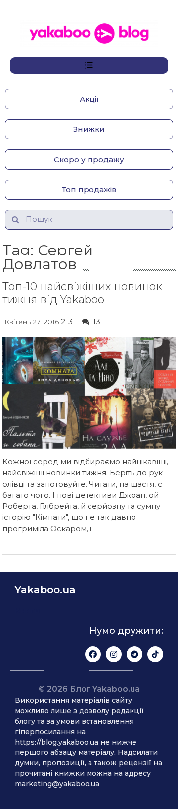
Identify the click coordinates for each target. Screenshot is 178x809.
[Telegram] (134, 654)
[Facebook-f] (93, 654)
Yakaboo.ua (45, 590)
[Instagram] (114, 654)
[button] (89, 99)
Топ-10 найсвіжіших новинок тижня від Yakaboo (82, 293)
